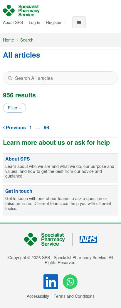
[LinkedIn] (50, 281)
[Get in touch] (60, 201)
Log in (35, 22)
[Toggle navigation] (79, 22)
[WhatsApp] (70, 281)
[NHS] (48, 239)
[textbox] (60, 78)
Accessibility (38, 296)
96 (46, 127)
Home (8, 40)
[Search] (10, 78)
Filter (13, 108)
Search (26, 40)
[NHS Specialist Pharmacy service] (21, 10)
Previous (15, 127)
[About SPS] (60, 168)
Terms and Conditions (74, 296)
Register (54, 22)
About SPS (13, 22)
